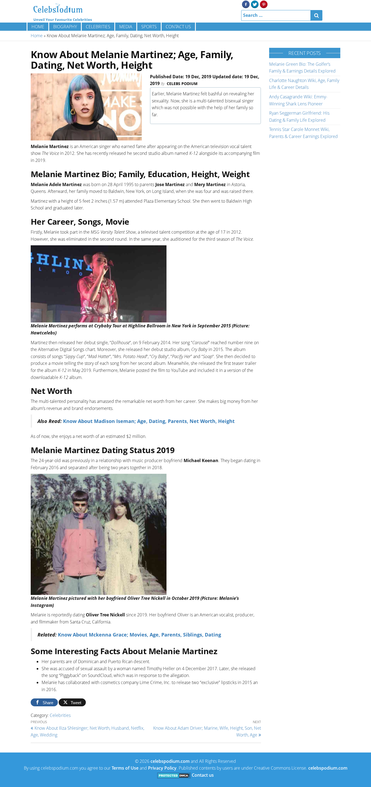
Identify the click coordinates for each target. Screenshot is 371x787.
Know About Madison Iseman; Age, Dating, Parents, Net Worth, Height (149, 421)
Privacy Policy (162, 768)
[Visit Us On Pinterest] (263, 4)
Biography (65, 27)
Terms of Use (125, 768)
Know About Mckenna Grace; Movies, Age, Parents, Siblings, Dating (139, 634)
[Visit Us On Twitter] (254, 4)
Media (125, 27)
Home (38, 27)
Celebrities (98, 27)
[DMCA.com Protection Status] (174, 775)
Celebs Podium (182, 83)
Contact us (178, 27)
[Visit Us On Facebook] (245, 4)
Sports (149, 27)
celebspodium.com (170, 761)
